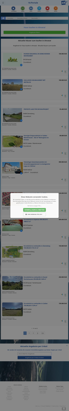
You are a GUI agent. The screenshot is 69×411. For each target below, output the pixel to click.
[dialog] (34, 205)
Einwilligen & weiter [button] (34, 210)
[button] (34, 206)
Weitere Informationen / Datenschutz (43, 203)
